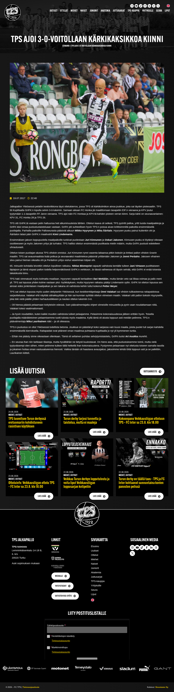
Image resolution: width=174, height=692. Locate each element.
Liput (167, 11)
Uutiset (53, 11)
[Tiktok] (140, 6)
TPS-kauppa (133, 11)
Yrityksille (147, 11)
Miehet (74, 11)
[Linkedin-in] (149, 6)
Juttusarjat (119, 11)
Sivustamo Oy (161, 687)
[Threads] (154, 6)
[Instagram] (132, 6)
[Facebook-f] (145, 6)
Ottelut (64, 11)
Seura (159, 11)
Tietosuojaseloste (31, 687)
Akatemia (105, 11)
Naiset (83, 11)
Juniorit (94, 11)
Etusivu (66, 46)
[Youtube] (136, 6)
